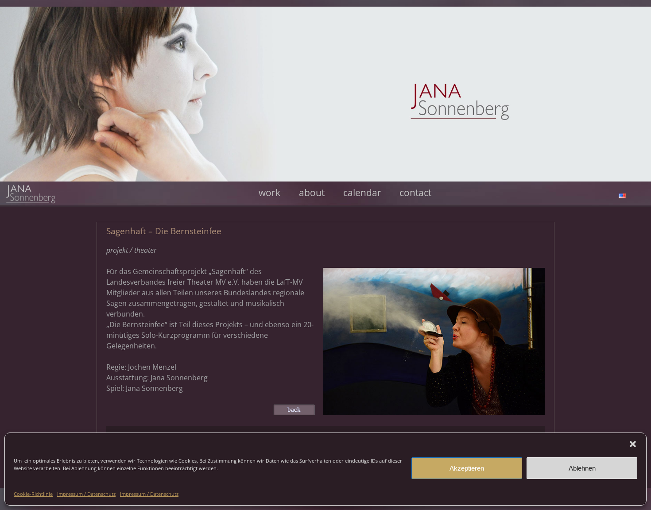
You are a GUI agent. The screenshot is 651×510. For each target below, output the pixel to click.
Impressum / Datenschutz (86, 494)
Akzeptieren (467, 468)
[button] (632, 444)
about (312, 192)
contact (415, 192)
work (269, 192)
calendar (362, 192)
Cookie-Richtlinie (33, 494)
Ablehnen (582, 468)
